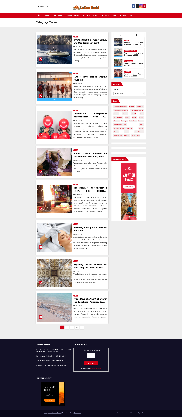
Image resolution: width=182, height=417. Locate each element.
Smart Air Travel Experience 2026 (133, 75)
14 (77, 327)
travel (126, 132)
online (141, 117)
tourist (116, 132)
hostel (134, 114)
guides (116, 114)
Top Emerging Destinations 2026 (133, 54)
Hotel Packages (90, 15)
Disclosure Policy (135, 413)
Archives (116, 90)
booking (131, 106)
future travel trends (137, 110)
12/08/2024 (78, 271)
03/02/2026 (78, 120)
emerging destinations (121, 110)
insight (127, 117)
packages (124, 121)
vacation (126, 135)
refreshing (132, 121)
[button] (145, 15)
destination (140, 106)
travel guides (139, 132)
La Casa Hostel (95, 368)
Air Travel (58, 15)
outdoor (116, 121)
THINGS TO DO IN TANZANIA (123, 128)
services (140, 121)
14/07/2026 (78, 46)
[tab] (121, 35)
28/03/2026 (78, 83)
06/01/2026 (78, 160)
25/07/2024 (78, 305)
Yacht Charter (135, 135)
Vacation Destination (123, 15)
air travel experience (120, 106)
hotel (141, 114)
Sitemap (144, 413)
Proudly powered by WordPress (52, 413)
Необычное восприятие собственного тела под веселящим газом (90, 116)
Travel (47, 15)
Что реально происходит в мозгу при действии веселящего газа (90, 191)
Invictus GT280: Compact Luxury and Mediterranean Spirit (133, 45)
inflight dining (118, 117)
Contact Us (125, 413)
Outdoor (105, 15)
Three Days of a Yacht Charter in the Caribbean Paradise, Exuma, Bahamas (90, 302)
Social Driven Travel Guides (45, 360)
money (134, 117)
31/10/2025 (78, 194)
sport (141, 124)
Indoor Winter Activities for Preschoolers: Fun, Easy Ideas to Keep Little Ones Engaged (90, 156)
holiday (125, 114)
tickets (141, 128)
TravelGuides (118, 135)
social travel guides (120, 124)
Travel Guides (73, 15)
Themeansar (77, 413)
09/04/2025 (78, 234)
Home (118, 413)
